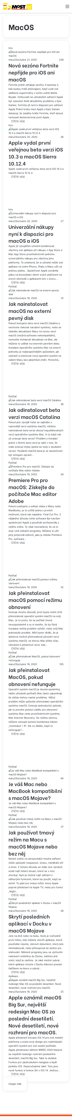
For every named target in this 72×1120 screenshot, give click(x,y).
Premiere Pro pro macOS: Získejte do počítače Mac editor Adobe (32, 490)
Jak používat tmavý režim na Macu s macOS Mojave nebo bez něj (32, 843)
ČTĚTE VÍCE (18, 121)
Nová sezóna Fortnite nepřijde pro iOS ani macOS (33, 72)
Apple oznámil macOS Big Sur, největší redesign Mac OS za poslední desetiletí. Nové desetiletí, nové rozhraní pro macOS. (34, 1014)
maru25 (12, 59)
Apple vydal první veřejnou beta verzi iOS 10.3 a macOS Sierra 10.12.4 (35, 153)
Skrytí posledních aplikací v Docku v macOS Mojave (30, 923)
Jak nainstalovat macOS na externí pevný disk (29, 310)
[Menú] (67, 8)
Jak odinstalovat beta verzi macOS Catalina (34, 413)
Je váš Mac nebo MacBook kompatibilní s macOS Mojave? (35, 790)
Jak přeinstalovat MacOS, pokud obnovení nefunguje (32, 676)
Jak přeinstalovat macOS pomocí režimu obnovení (35, 599)
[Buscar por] (61, 8)
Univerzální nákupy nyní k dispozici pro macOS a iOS (31, 233)
